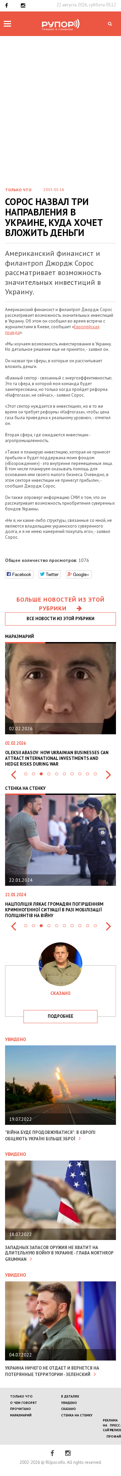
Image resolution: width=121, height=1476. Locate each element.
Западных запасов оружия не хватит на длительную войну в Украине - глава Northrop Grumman (59, 1254)
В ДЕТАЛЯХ (70, 1396)
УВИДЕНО (69, 1403)
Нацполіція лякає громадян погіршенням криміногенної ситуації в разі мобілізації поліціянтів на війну (54, 909)
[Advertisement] (60, 116)
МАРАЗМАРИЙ (21, 1415)
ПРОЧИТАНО (20, 1409)
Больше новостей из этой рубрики (60, 604)
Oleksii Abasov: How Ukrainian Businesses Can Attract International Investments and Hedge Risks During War (57, 758)
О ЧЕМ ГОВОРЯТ (23, 1403)
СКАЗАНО (68, 1409)
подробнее (60, 1016)
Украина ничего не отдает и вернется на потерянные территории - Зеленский (52, 1371)
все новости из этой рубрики (60, 619)
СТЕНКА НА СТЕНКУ (76, 1415)
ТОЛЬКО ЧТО (21, 1396)
